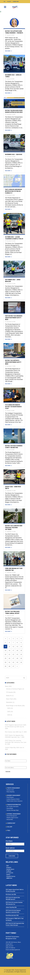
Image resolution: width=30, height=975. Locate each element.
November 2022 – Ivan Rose (13, 154)
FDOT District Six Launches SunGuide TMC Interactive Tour (14, 903)
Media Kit (9, 695)
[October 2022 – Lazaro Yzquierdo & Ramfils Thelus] (14, 223)
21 (9, 654)
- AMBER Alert (9, 878)
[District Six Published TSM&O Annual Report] (14, 601)
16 (9, 650)
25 (5, 658)
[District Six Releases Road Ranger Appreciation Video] (14, 102)
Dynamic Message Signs (13, 810)
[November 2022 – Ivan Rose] (14, 142)
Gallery (9, 1)
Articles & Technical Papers (14, 689)
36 (9, 666)
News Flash (9, 699)
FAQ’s (8, 830)
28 (17, 658)
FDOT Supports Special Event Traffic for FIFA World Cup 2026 (15, 890)
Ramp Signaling (10, 791)
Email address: (9, 764)
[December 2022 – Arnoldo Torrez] (14, 63)
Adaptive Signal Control (12, 817)
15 (5, 650)
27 (13, 658)
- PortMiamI (8, 871)
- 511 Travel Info (9, 872)
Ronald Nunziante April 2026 (12, 915)
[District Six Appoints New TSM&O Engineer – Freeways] (14, 22)
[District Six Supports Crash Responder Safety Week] (14, 350)
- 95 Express (8, 867)
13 (17, 646)
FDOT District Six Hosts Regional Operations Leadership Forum (13, 911)
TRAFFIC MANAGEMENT (13, 788)
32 (13, 662)
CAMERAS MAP (11, 823)
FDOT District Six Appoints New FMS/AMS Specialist (13, 898)
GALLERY (9, 826)
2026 (8, 715)
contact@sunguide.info (14, 949)
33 (17, 662)
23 (17, 654)
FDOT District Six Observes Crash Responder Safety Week (13, 317)
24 (21, 654)
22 (13, 654)
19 (21, 650)
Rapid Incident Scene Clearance (14, 801)
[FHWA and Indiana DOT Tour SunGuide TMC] (14, 558)
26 (9, 658)
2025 (8, 711)
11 (9, 646)
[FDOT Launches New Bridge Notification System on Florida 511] (14, 180)
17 (13, 650)
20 (5, 654)
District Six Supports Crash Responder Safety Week (13, 362)
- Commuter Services (10, 876)
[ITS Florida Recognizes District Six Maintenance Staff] (14, 394)
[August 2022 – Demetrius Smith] (14, 476)
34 (21, 662)
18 (17, 650)
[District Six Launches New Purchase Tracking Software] (14, 515)
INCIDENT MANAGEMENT (13, 795)
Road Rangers (10, 797)
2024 (8, 708)
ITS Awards (9, 692)
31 (9, 662)
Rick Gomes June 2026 (11, 732)
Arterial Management (12, 815)
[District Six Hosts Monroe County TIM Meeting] (14, 435)
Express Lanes (10, 789)
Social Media (10, 808)
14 (21, 646)
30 (5, 662)
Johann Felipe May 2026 (12, 747)
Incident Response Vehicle (13, 799)
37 (13, 666)
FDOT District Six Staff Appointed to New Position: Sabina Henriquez (15, 924)
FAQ (4, 1)
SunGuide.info (13, 14)
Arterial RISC (10, 819)
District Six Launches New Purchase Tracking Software (13, 527)
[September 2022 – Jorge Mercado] (14, 268)
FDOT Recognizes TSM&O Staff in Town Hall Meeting (14, 919)
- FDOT (7, 865)
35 (5, 666)
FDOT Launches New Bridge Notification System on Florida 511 (13, 191)
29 (21, 658)
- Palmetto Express (10, 869)
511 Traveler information (13, 806)
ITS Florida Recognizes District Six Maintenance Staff (13, 406)
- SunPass (8, 874)
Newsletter (9, 702)
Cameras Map (16, 1)
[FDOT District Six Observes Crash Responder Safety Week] (14, 307)
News (19, 14)
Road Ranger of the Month (13, 705)
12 (13, 646)
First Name (8, 758)
